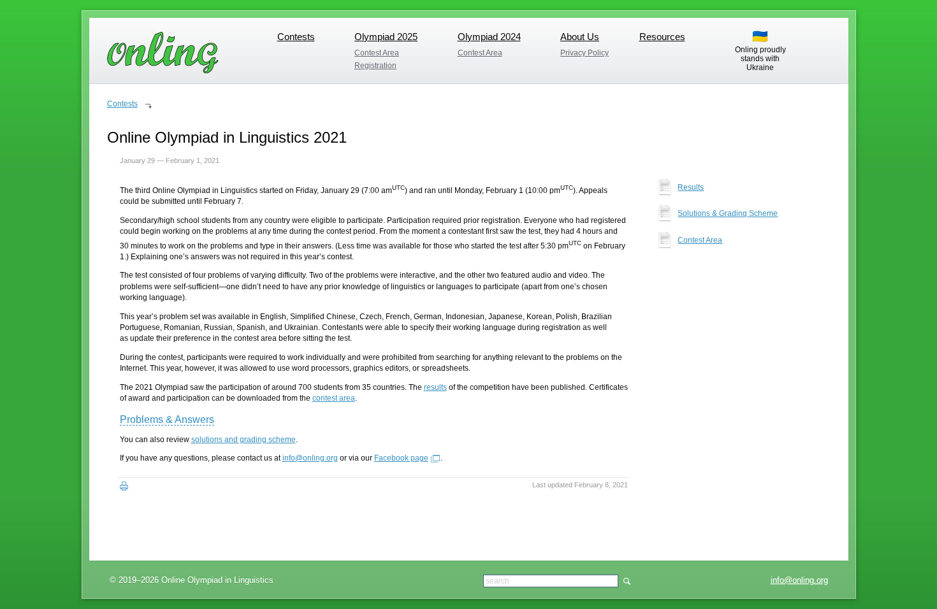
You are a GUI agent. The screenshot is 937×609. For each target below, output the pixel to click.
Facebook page (401, 458)
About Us (579, 36)
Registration (375, 65)
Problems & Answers (167, 419)
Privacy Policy (584, 52)
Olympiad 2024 (489, 36)
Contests (296, 36)
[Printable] (124, 486)
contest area (333, 398)
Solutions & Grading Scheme (728, 213)
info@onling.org (799, 580)
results (435, 387)
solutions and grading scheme (243, 439)
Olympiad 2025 (386, 36)
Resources (662, 36)
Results (691, 187)
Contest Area (376, 52)
